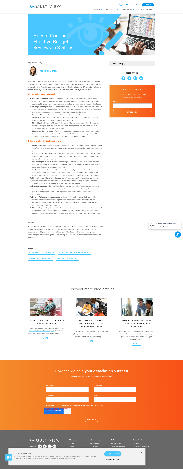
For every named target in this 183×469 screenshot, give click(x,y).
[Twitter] (129, 78)
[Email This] (141, 78)
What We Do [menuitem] (111, 10)
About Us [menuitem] (72, 444)
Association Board (40, 258)
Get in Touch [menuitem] (137, 440)
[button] (8, 457)
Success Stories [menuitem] (145, 10)
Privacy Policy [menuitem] (116, 444)
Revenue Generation (41, 252)
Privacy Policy (99, 405)
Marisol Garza (48, 70)
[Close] (141, 452)
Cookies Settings (112, 459)
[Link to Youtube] (54, 446)
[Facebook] (123, 78)
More (45, 338)
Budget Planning (67, 258)
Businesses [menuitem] (94, 447)
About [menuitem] (97, 10)
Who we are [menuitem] (73, 440)
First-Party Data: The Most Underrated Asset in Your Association (136, 323)
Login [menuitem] (137, 4)
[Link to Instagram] (50, 446)
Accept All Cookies (113, 454)
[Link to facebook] (45, 446)
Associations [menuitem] (94, 444)
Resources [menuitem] (127, 10)
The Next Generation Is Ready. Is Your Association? (46, 322)
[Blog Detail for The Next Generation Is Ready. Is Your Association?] (46, 307)
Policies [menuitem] (114, 440)
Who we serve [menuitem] (95, 440)
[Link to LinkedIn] (40, 446)
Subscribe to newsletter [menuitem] (141, 447)
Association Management (74, 252)
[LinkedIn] (135, 78)
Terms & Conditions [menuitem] (118, 447)
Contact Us (148, 5)
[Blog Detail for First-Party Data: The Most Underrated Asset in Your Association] (136, 307)
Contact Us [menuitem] (136, 444)
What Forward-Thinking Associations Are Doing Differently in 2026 (91, 323)
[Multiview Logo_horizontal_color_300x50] (45, 7)
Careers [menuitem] (71, 447)
